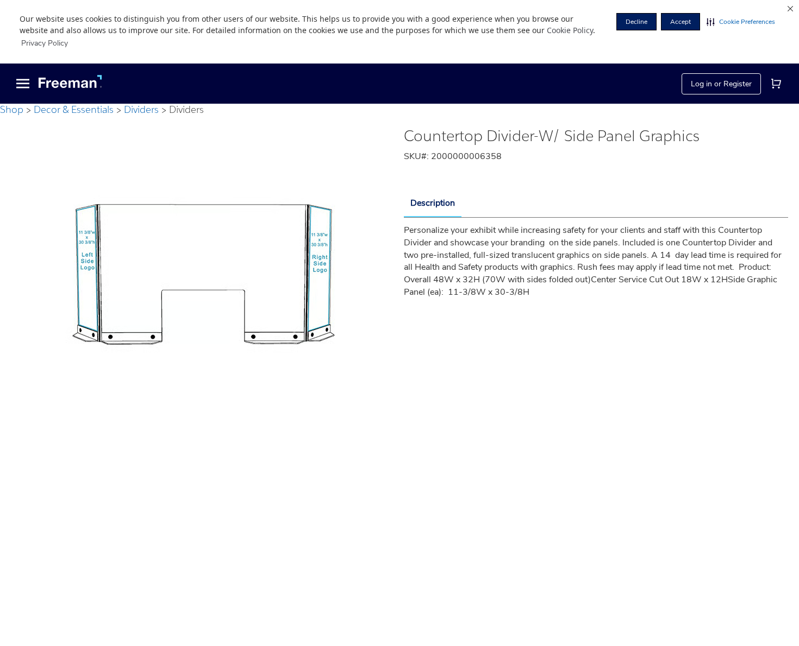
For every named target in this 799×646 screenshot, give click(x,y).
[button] (740, 21)
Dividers (141, 109)
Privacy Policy (44, 43)
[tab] (432, 203)
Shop (11, 109)
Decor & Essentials (74, 109)
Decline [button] (636, 21)
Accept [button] (680, 21)
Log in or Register (721, 83)
